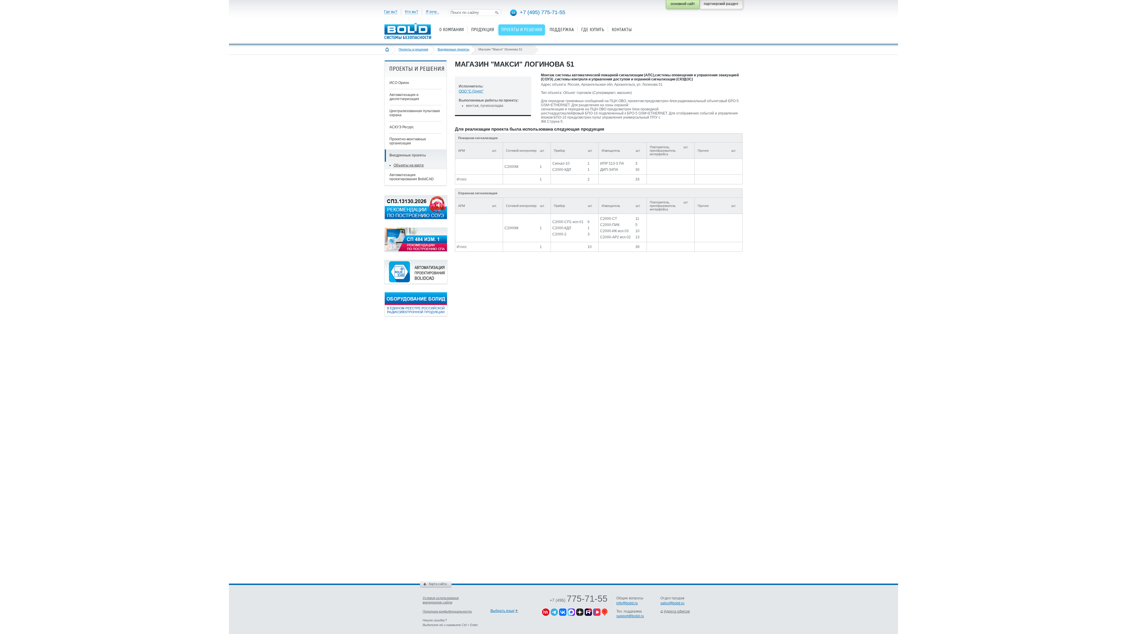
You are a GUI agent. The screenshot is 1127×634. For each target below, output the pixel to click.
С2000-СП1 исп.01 (567, 222)
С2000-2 (559, 234)
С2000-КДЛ (561, 170)
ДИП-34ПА (609, 170)
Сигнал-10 (561, 163)
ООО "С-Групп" (471, 91)
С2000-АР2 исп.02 (615, 237)
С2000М (511, 167)
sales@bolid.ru (672, 603)
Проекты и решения (413, 49)
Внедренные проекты (453, 49)
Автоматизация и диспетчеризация (404, 97)
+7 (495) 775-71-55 (542, 12)
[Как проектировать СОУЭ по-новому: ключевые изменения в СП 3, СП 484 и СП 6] (415, 218)
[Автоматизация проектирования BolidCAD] (415, 283)
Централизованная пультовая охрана (414, 113)
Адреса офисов (677, 611)
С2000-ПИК (610, 225)
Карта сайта (438, 584)
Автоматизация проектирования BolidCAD (411, 177)
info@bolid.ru (627, 603)
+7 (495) (579, 600)
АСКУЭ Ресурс (401, 127)
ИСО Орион (399, 83)
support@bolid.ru (630, 616)
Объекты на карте (409, 165)
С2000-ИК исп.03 (614, 231)
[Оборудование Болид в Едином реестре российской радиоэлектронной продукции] (415, 315)
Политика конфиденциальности (447, 611)
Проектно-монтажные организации (407, 141)
